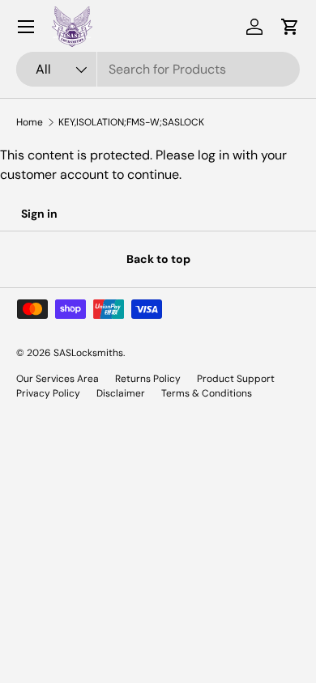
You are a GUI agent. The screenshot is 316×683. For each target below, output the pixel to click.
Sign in (39, 213)
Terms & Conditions (206, 393)
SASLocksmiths (88, 352)
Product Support (236, 378)
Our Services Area (57, 378)
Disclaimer (120, 393)
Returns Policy (148, 378)
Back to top (158, 259)
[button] (290, 27)
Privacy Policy (48, 393)
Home (29, 122)
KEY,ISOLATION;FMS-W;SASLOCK (131, 122)
